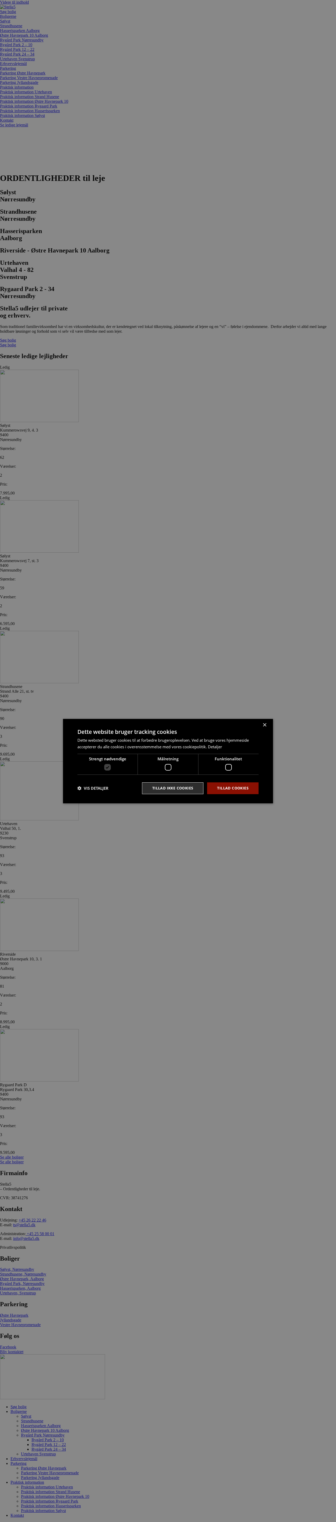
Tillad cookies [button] (233, 788)
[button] (92, 788)
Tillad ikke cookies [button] (172, 788)
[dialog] (168, 761)
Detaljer (215, 746)
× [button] (264, 725)
